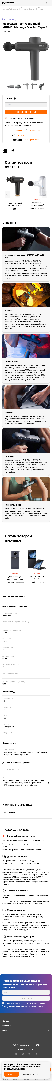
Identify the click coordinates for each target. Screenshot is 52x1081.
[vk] (15, 1054)
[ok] (36, 1054)
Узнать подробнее (28, 1074)
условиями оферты (36, 1007)
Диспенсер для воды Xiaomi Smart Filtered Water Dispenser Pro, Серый (15, 578)
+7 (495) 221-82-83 (26, 1049)
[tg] (29, 1054)
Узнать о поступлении (26, 112)
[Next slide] (44, 194)
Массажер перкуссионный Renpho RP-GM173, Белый (37, 204)
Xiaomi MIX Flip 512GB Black (37, 577)
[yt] (22, 1054)
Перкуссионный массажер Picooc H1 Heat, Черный (15, 204)
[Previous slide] (7, 194)
